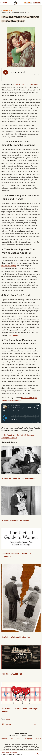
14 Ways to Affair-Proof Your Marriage (15, 520)
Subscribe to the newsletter (10, 755)
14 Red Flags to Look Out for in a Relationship (18, 478)
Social (10, 10)
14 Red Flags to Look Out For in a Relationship (17, 435)
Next (35, 724)
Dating (8, 719)
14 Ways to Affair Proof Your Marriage (25, 84)
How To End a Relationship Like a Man (15, 637)
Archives (38, 739)
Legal (12, 739)
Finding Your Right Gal (9, 438)
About (19, 739)
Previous (8, 724)
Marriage (5, 10)
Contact (3, 739)
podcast (38, 2)
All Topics (28, 739)
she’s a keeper (14, 335)
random (29, 2)
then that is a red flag (8, 266)
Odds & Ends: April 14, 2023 (11, 674)
